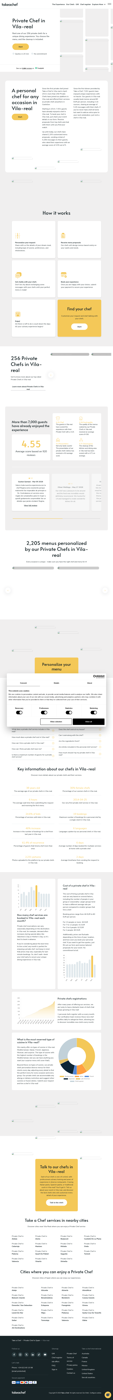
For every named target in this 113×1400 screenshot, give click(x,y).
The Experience (58, 4)
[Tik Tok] (39, 1354)
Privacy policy (72, 1365)
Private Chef (72, 1353)
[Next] (105, 590)
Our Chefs (70, 4)
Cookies (70, 1369)
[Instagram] (20, 1354)
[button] (51, 376)
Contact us (71, 1373)
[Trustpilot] (30, 68)
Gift (77, 4)
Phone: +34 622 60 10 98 (22, 1367)
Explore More (97, 4)
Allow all (88, 722)
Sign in (54, 1369)
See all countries (88, 1377)
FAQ (53, 1365)
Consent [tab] (23, 683)
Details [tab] (56, 683)
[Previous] (51, 375)
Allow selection (56, 722)
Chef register (85, 4)
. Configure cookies (95, 1393)
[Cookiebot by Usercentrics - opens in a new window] (95, 676)
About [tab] (89, 683)
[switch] (44, 712)
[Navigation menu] (109, 3)
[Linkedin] (32, 1354)
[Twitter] (26, 1354)
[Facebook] (14, 1354)
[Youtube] (45, 1354)
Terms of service (70, 1359)
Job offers (55, 1361)
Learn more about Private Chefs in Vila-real (28, 388)
